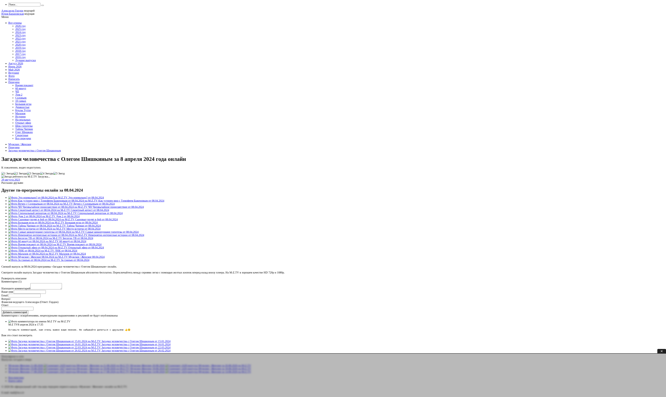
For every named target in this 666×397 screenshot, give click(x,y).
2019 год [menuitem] (20, 47)
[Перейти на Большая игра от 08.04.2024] (36, 222)
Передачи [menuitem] (14, 82)
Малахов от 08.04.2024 (72, 253)
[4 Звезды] (46, 173)
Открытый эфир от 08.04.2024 (86, 247)
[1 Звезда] (7, 173)
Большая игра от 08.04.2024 (81, 222)
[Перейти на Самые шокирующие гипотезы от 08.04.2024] (47, 231)
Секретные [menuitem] (21, 135)
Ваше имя (7, 291)
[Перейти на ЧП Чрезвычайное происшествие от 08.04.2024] (48, 206)
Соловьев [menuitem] (21, 97)
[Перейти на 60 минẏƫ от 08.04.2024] (33, 241)
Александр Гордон (12, 10)
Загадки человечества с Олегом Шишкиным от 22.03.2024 (135, 347)
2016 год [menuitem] (20, 57)
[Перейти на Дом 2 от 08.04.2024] (32, 216)
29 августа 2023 (10, 179)
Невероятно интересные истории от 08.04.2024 (116, 235)
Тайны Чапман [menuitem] (24, 129)
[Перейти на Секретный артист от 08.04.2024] (39, 210)
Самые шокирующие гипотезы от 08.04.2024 (112, 231)
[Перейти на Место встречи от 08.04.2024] (37, 228)
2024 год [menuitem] (20, 32)
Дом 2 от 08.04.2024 (68, 216)
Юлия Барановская (12, 13)
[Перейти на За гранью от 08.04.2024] (34, 260)
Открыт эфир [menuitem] (23, 122)
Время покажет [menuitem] (24, 85)
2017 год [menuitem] (20, 54)
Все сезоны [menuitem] (15, 22)
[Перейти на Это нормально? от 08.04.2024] (38, 197)
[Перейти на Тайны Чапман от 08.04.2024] (37, 225)
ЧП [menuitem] (17, 91)
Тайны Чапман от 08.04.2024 (84, 225)
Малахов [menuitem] (20, 113)
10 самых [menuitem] (20, 100)
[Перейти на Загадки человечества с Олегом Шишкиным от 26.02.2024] (54, 350)
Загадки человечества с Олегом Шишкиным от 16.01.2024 (135, 344)
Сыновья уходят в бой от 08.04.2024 (96, 219)
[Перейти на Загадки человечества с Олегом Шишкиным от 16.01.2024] (54, 344)
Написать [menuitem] (14, 79)
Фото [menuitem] (11, 75)
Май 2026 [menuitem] (14, 69)
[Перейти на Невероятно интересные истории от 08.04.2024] (48, 235)
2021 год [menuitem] (20, 41)
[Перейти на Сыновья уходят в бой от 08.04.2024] (41, 219)
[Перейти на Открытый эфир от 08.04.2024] (38, 247)
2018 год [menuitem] (20, 50)
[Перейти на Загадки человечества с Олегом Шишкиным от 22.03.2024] (54, 347)
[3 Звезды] (33, 173)
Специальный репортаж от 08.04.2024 (100, 213)
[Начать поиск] (42, 5)
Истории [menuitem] (20, 116)
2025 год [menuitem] (20, 29)
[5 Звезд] (59, 173)
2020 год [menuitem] (20, 44)
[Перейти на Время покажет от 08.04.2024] (37, 244)
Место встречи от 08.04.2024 (83, 228)
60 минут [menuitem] (20, 88)
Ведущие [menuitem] (13, 72)
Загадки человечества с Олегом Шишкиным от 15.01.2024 (135, 341)
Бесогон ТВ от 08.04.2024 (78, 238)
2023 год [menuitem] (20, 35)
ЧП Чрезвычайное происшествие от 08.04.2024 (116, 206)
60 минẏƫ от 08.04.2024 (72, 241)
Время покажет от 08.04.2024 (84, 244)
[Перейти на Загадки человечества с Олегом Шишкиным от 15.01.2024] (54, 341)
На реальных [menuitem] (23, 119)
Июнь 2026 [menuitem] (15, 66)
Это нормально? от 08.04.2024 (86, 197)
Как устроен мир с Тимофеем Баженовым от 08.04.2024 (131, 200)
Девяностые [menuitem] (22, 107)
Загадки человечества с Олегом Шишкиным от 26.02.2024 (135, 350)
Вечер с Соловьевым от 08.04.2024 (94, 203)
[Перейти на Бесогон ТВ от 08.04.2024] (35, 238)
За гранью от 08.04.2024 (75, 260)
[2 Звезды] (20, 173)
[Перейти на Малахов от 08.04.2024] (33, 253)
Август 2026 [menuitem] (15, 63)
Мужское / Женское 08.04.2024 (87, 256)
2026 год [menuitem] (20, 25)
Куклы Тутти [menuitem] (23, 110)
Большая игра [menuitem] (23, 104)
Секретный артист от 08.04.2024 (90, 210)
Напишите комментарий (15, 288)
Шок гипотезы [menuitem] (24, 125)
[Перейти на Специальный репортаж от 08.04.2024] (43, 213)
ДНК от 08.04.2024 (66, 250)
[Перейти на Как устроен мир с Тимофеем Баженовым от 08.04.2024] (53, 200)
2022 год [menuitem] (20, 38)
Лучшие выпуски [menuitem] (25, 60)
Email (4, 295)
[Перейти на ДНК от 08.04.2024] (31, 250)
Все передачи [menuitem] (23, 138)
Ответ (4, 305)
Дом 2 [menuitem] (18, 94)
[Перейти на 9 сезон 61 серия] (38, 256)
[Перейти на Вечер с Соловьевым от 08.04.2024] (41, 203)
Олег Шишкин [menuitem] (24, 132)
